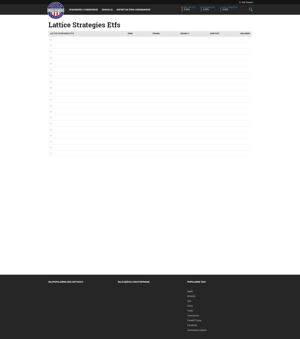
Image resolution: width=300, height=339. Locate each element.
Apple (190, 291)
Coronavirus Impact (196, 330)
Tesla (190, 310)
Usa (189, 301)
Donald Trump (194, 320)
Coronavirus (193, 315)
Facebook (192, 325)
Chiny (190, 305)
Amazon (191, 296)
